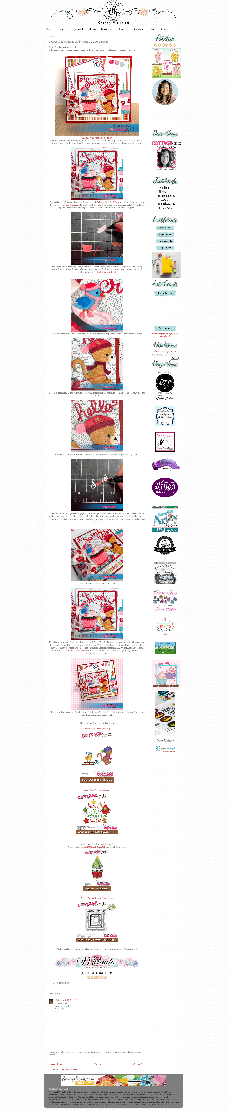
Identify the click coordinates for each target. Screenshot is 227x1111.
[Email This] (58, 983)
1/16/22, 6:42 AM (69, 1000)
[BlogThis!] (61, 983)
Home (49, 29)
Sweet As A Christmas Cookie (72, 650)
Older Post (139, 1064)
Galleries (62, 29)
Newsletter (107, 29)
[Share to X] (63, 983)
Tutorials (122, 29)
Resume (164, 29)
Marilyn (58, 1000)
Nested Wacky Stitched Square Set (97, 898)
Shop (152, 29)
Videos (92, 29)
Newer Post (55, 1064)
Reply (57, 1012)
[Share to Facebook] (66, 983)
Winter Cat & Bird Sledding (110, 202)
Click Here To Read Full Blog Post (97, 138)
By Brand (78, 29)
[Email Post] (54, 983)
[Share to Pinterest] (68, 983)
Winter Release (70, 205)
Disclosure (138, 29)
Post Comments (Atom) (68, 1070)
